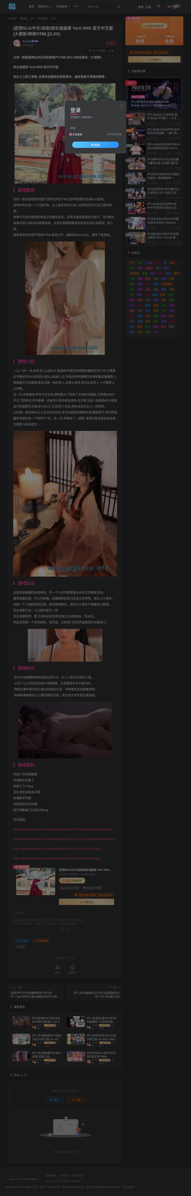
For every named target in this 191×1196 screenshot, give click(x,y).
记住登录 (77, 134)
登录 (97, 145)
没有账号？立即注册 (80, 117)
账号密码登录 (114, 134)
